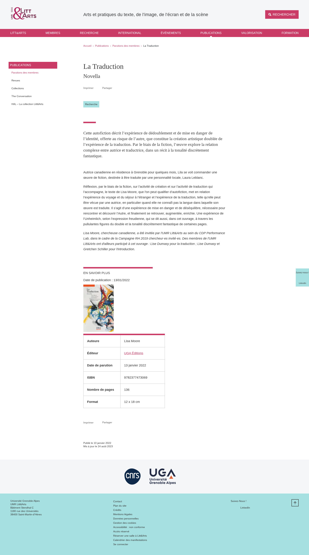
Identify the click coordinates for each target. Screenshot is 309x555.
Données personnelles (126, 518)
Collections (17, 88)
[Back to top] (295, 502)
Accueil (87, 45)
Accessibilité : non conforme (129, 527)
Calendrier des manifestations (130, 540)
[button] (116, 88)
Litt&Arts (18, 32)
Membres (53, 32)
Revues (15, 80)
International (129, 32)
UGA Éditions (133, 353)
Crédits (117, 510)
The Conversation (21, 96)
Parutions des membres (125, 45)
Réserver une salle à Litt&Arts (130, 535)
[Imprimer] (98, 87)
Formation (290, 32)
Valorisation (251, 32)
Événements (171, 32)
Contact (117, 501)
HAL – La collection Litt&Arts (27, 104)
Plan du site (119, 505)
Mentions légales (122, 514)
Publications (211, 32)
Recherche (89, 32)
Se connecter (120, 544)
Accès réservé (121, 531)
